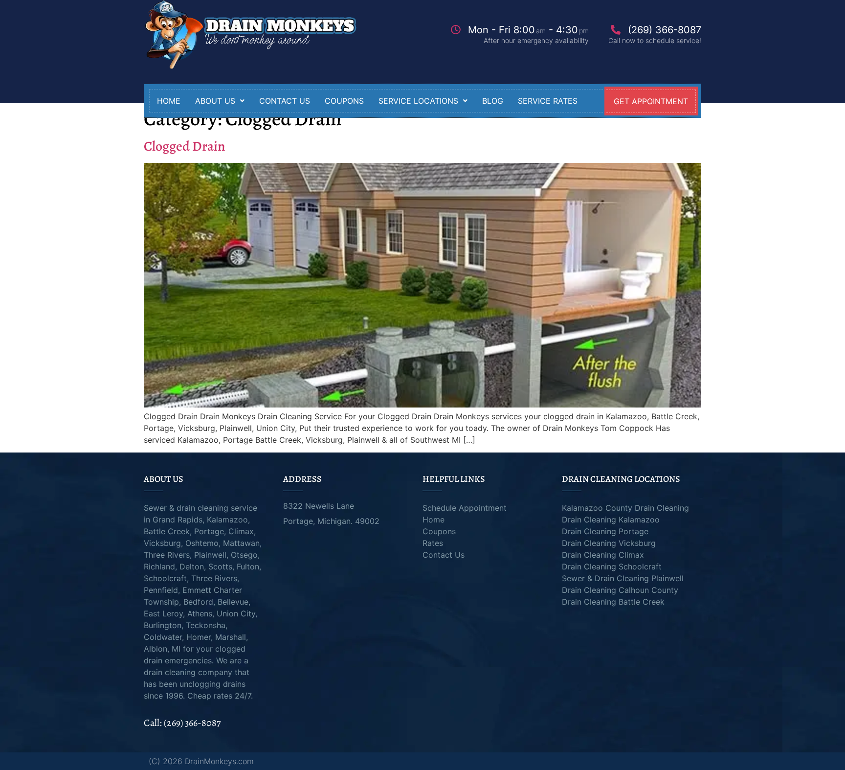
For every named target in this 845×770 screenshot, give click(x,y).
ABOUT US (215, 101)
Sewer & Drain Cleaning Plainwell (623, 578)
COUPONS (344, 101)
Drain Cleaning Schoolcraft (612, 566)
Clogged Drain (184, 146)
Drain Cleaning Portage (605, 531)
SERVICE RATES (548, 101)
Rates (432, 543)
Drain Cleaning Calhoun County (620, 590)
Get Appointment (651, 101)
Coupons (439, 531)
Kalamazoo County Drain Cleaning (625, 508)
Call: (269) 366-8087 (182, 722)
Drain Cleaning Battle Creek (613, 602)
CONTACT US (284, 101)
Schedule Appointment (464, 508)
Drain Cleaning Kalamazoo (611, 519)
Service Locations (418, 101)
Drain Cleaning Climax (603, 555)
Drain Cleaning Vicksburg (609, 543)
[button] (220, 101)
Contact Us (443, 555)
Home (168, 101)
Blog (492, 101)
